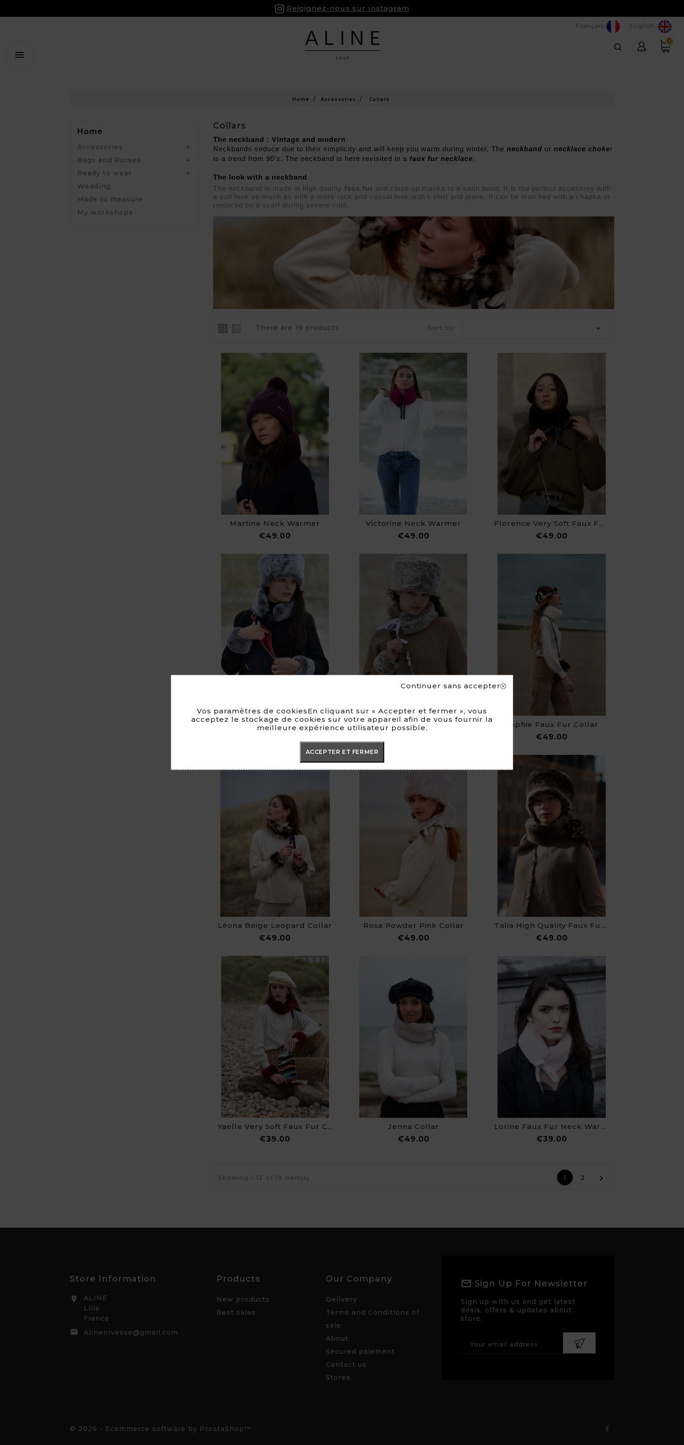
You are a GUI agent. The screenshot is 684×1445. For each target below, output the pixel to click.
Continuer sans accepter (451, 686)
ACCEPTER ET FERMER (342, 751)
